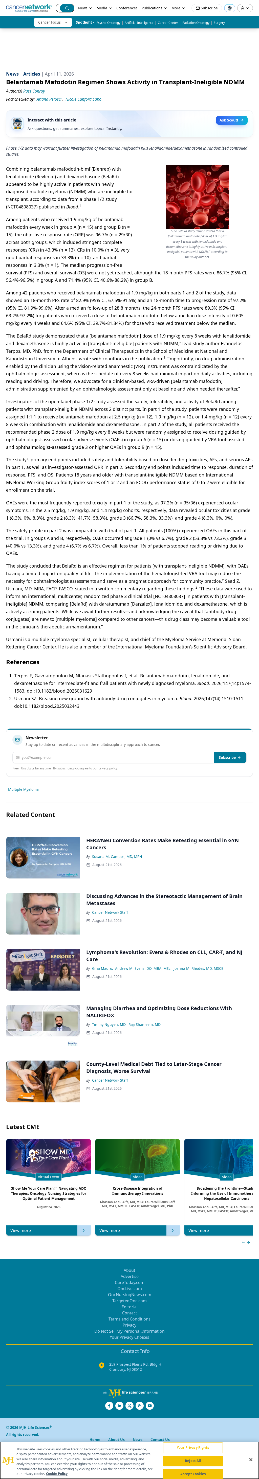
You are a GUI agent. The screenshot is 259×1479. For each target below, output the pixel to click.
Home (95, 1439)
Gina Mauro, (102, 968)
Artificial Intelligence (139, 23)
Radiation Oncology (195, 23)
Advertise (130, 1276)
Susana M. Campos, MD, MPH (117, 856)
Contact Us (160, 1439)
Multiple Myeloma (23, 789)
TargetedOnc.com (129, 1301)
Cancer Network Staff (110, 912)
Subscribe (227, 757)
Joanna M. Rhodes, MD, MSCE (198, 968)
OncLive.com (129, 1288)
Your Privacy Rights (193, 1448)
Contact (129, 1313)
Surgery (219, 23)
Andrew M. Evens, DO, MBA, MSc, (143, 968)
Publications (152, 8)
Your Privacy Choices (129, 1337)
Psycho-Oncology (108, 23)
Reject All (193, 1460)
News (83, 8)
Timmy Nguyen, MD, (109, 1024)
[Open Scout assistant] (229, 8)
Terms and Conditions (129, 1319)
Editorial (130, 1307)
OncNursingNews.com (129, 1294)
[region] (129, 1460)
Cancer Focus (49, 22)
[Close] (250, 1459)
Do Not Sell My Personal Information (129, 1331)
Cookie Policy (57, 1473)
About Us (116, 1439)
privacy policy (107, 768)
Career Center (168, 23)
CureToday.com (129, 1282)
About (129, 1270)
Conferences (127, 8)
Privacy (129, 1325)
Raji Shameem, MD (144, 1024)
